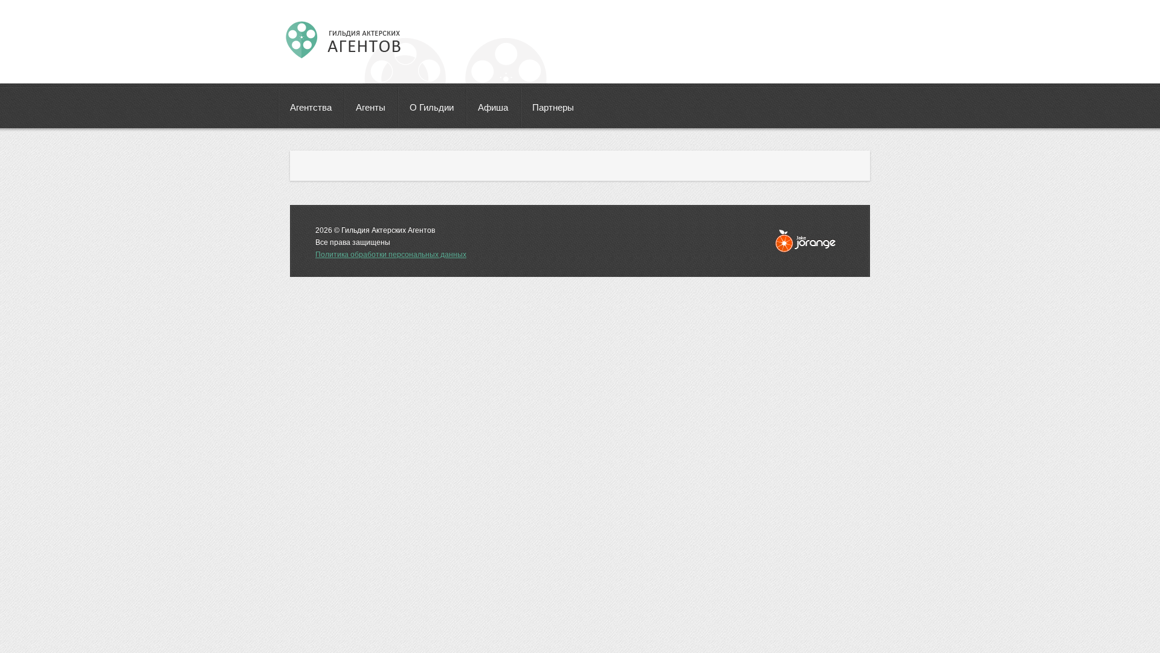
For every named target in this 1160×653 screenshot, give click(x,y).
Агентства (311, 107)
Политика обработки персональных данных (390, 254)
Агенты (370, 107)
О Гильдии (432, 107)
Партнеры (553, 107)
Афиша (493, 107)
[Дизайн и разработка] (805, 241)
